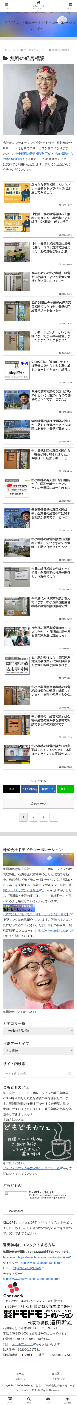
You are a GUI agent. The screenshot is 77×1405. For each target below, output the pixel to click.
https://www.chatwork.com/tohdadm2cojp (30, 1278)
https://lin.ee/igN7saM (27, 1268)
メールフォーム (22, 1344)
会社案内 (57, 1373)
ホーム (20, 1373)
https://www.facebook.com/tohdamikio (43, 1257)
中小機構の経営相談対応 (31, 153)
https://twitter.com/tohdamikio (40, 1262)
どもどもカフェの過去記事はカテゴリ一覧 (31, 1168)
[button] (70, 1074)
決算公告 (20, 1378)
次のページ (38, 803)
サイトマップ (57, 1378)
